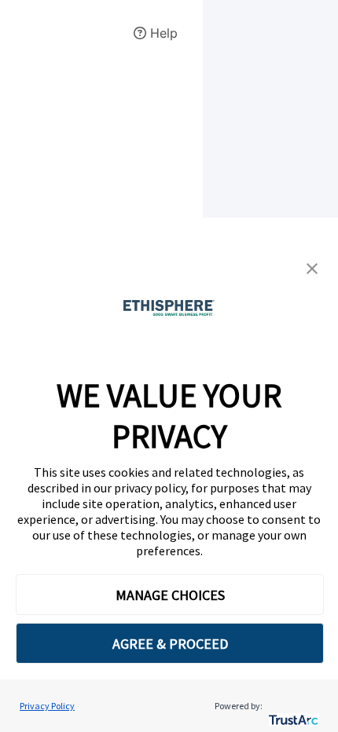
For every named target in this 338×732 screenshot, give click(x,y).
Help (162, 33)
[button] (312, 268)
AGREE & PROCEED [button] (170, 644)
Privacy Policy (47, 706)
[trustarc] (292, 705)
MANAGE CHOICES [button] (170, 595)
